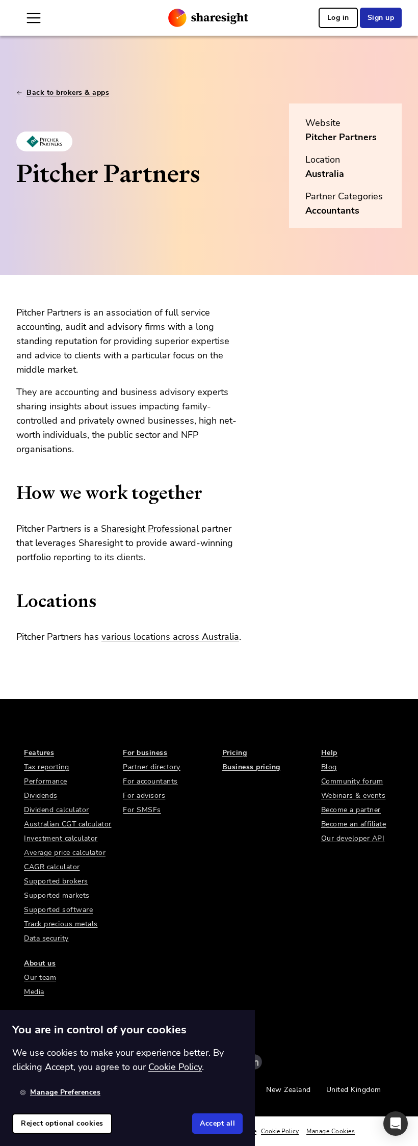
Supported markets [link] (57, 895)
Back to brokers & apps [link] (68, 92)
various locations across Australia (170, 637)
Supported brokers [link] (56, 881)
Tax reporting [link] (46, 767)
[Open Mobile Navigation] (33, 18)
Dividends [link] (41, 795)
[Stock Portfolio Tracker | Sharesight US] (208, 18)
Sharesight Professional (150, 529)
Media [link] (34, 992)
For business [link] (145, 753)
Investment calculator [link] (61, 838)
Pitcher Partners (341, 137)
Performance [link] (45, 781)
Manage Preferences (65, 1092)
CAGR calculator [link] (52, 867)
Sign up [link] (381, 17)
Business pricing (251, 767)
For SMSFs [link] (142, 810)
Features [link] (39, 753)
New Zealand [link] (288, 1090)
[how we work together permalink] (11, 493)
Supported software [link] (58, 910)
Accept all (217, 1123)
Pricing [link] (234, 753)
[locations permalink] (11, 601)
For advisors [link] (144, 795)
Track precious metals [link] (61, 924)
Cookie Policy (280, 1131)
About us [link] (40, 963)
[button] (395, 1123)
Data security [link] (46, 938)
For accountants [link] (150, 781)
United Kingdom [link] (353, 1090)
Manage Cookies (330, 1131)
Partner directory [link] (151, 767)
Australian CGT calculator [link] (68, 824)
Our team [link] (40, 977)
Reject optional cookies (62, 1123)
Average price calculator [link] (65, 852)
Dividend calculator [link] (56, 810)
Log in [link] (338, 17)
